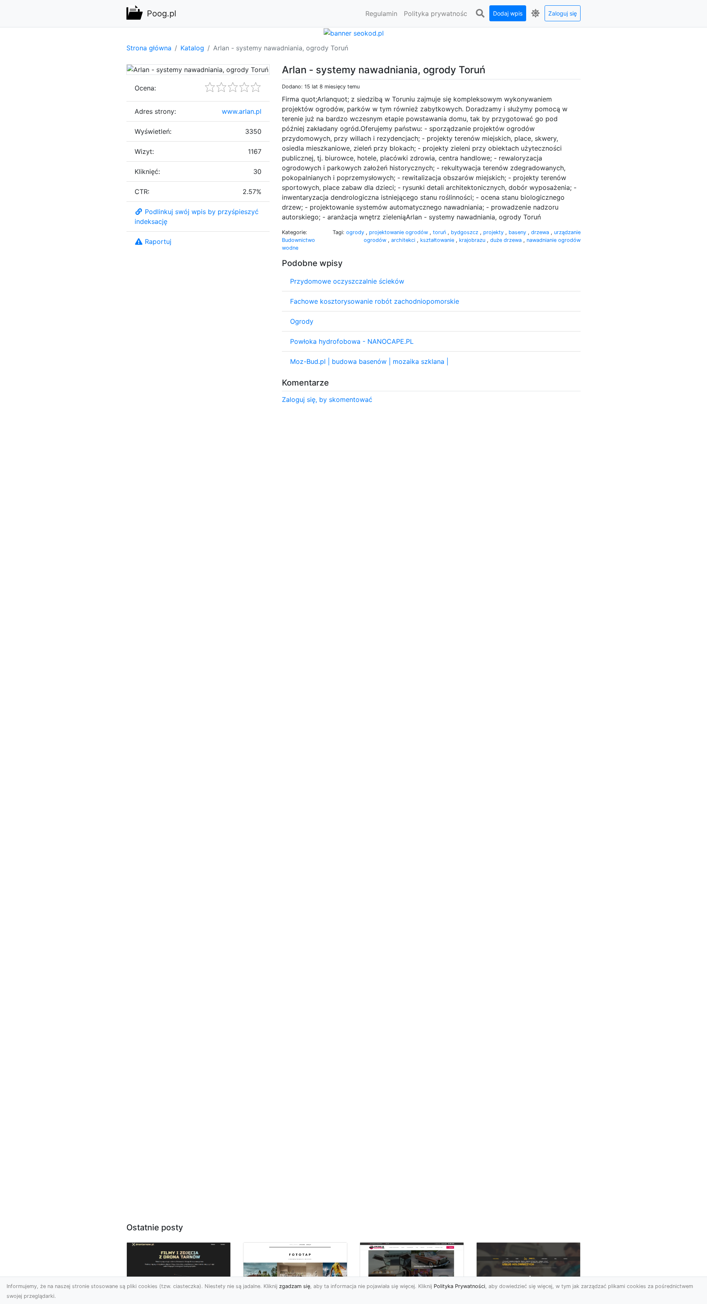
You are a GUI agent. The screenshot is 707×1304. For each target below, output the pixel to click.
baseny (518, 232)
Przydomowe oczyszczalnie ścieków (347, 281)
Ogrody (301, 321)
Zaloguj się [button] (562, 13)
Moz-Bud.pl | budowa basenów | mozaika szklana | (369, 361)
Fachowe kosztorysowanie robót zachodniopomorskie (374, 301)
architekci (404, 240)
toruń (440, 232)
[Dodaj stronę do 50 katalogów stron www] (354, 32)
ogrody (356, 232)
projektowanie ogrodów (399, 232)
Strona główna (148, 48)
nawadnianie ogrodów (554, 240)
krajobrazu (473, 240)
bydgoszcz (465, 232)
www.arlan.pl (241, 111)
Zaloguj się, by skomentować (327, 399)
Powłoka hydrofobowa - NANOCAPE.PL (352, 341)
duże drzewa (506, 240)
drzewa (541, 232)
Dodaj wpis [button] (507, 13)
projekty (494, 232)
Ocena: (145, 88)
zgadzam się (294, 1286)
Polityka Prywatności (459, 1286)
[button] (480, 13)
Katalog (192, 48)
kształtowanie (438, 240)
